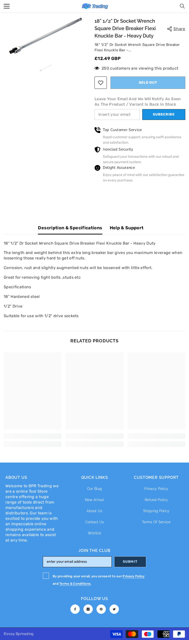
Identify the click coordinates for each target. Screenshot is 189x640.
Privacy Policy (133, 576)
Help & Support (127, 228)
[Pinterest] (101, 609)
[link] (33, 436)
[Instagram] (88, 609)
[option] (45, 35)
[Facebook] (75, 609)
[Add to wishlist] (100, 83)
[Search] (182, 6)
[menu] (7, 6)
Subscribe (163, 114)
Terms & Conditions (75, 583)
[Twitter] (114, 609)
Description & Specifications (70, 228)
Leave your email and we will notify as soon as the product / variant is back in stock (137, 102)
